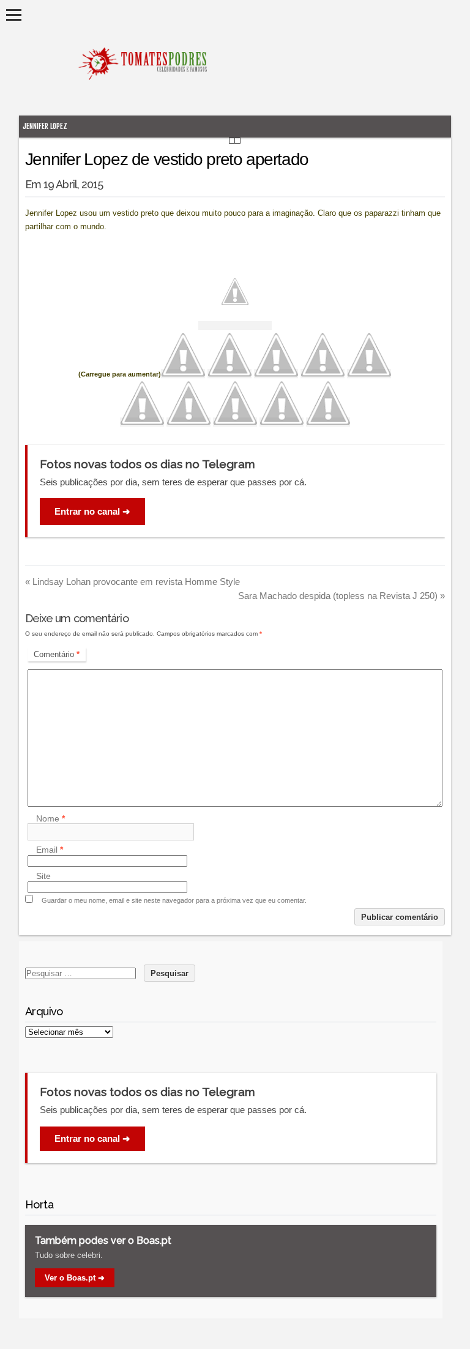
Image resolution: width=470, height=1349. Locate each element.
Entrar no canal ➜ (92, 511)
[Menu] (14, 15)
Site (43, 876)
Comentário (57, 654)
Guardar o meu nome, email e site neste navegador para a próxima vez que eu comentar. (174, 900)
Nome (50, 818)
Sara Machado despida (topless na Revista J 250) (341, 595)
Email (49, 850)
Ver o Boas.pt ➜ (75, 1277)
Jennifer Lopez (45, 126)
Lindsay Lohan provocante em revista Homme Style (132, 581)
